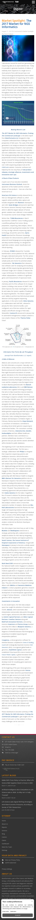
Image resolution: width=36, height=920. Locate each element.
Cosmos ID (13, 313)
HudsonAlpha (6, 433)
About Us (5, 824)
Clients (4, 840)
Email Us (8, 747)
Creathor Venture (14, 619)
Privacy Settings (7, 869)
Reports (4, 827)
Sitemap (4, 850)
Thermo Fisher (25, 318)
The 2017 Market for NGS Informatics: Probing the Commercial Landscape (17, 714)
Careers (4, 837)
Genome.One (20, 431)
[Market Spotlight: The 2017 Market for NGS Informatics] (18, 61)
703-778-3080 (9, 750)
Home (4, 821)
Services (4, 831)
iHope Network (27, 421)
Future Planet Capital (8, 655)
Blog (3, 834)
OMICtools (5, 167)
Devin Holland (8, 34)
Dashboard (5, 844)
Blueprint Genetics (24, 627)
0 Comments (17, 31)
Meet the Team (7, 847)
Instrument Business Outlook (12, 184)
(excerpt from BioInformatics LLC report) (18, 355)
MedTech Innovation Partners (12, 622)
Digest (18, 9)
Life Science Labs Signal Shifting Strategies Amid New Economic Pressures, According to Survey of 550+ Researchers (17, 804)
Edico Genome (28, 301)
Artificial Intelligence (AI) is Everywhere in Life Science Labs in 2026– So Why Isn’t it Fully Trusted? (17, 792)
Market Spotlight (28, 31)
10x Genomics (17, 263)
